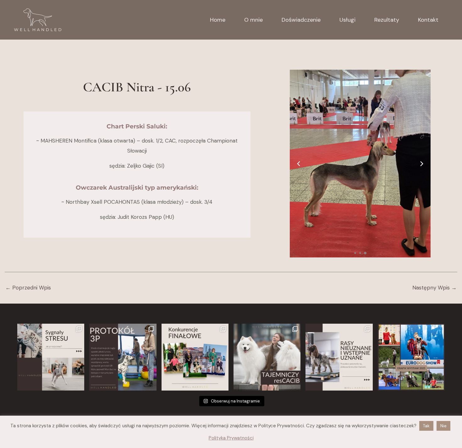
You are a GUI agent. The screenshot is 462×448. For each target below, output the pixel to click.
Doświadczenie (301, 20)
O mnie (253, 20)
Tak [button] (426, 426)
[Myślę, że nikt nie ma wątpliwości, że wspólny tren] (50, 357)
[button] (298, 163)
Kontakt (428, 20)
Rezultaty (386, 20)
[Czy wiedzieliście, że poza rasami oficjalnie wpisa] (338, 357)
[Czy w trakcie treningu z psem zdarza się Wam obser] (122, 357)
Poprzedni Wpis (28, 287)
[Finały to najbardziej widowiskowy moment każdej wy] (195, 357)
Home (217, 20)
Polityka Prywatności (231, 438)
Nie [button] (443, 426)
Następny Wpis (434, 287)
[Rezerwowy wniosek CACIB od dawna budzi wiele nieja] (267, 357)
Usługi (347, 20)
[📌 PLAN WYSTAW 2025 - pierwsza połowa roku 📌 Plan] (411, 357)
